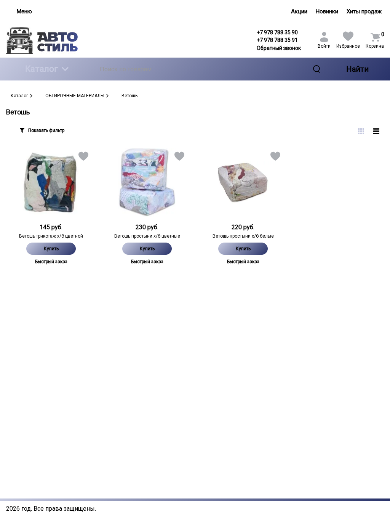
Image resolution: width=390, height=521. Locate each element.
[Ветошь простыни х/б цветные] (147, 182)
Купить (51, 248)
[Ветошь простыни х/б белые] (243, 182)
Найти (357, 69)
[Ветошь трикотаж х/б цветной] (51, 182)
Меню (24, 11)
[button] (82, 158)
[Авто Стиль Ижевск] (51, 40)
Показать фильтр (46, 130)
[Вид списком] (376, 131)
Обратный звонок (279, 48)
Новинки (327, 11)
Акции (299, 11)
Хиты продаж (364, 11)
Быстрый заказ (51, 261)
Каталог (41, 69)
